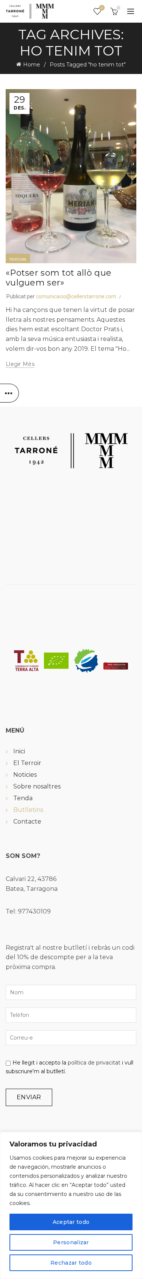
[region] (71, 1205)
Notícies (17, 259)
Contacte (27, 821)
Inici (19, 751)
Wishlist (102, 8)
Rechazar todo (71, 1262)
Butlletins (28, 809)
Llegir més (20, 364)
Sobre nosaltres (37, 786)
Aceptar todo (71, 1222)
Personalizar (71, 1242)
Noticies (25, 774)
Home (31, 64)
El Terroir (27, 763)
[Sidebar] (9, 393)
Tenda (23, 798)
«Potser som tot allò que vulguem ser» (58, 278)
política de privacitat (94, 1062)
